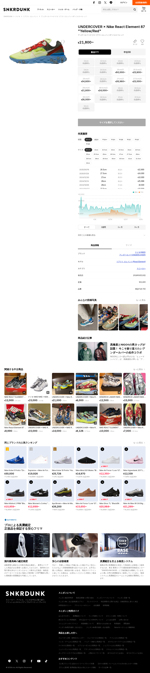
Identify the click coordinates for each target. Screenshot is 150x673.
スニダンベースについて (105, 598)
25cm (88, 154)
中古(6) (127, 52)
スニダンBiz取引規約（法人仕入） (71, 627)
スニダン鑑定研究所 (66, 598)
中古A (113, 139)
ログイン (123, 2)
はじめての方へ (64, 616)
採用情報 (106, 605)
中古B (121, 139)
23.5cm (121, 150)
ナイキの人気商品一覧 (67, 645)
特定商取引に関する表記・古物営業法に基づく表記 (119, 601)
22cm (96, 150)
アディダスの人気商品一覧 (93, 649)
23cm (113, 150)
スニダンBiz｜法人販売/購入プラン (71, 601)
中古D (137, 139)
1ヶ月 (120, 227)
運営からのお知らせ (104, 623)
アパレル (40, 9)
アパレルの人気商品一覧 (118, 638)
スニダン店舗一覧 (123, 598)
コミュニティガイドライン (68, 623)
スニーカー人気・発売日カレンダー (71, 638)
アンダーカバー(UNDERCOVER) (132, 255)
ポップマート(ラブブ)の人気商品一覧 (72, 653)
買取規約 (126, 623)
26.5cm (112, 154)
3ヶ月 (136, 227)
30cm (113, 158)
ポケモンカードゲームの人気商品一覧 (121, 642)
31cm (130, 158)
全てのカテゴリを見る (116, 653)
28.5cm (88, 158)
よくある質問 (111, 620)
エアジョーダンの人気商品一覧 (89, 645)
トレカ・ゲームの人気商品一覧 (70, 642)
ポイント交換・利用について (116, 616)
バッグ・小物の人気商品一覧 (94, 642)
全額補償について (87, 623)
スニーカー (51, 9)
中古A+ (104, 139)
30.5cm (121, 158)
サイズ (129, 245)
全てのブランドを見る (135, 653)
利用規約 (117, 623)
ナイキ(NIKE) (140, 252)
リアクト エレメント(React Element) (131, 262)
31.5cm (138, 158)
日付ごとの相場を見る (87, 235)
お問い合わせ (123, 620)
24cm (129, 150)
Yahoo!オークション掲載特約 (124, 627)
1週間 (103, 227)
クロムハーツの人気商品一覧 (116, 649)
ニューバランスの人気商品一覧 (70, 649)
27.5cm (129, 154)
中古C (129, 139)
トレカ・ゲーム (63, 9)
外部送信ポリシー (65, 605)
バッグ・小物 (77, 9)
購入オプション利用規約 (67, 620)
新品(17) (95, 52)
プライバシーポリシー (82, 605)
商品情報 (95, 245)
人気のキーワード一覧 (96, 653)
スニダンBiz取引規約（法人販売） (98, 627)
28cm (137, 154)
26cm (104, 154)
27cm (121, 154)
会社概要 (96, 605)
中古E (88, 144)
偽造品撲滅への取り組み (85, 598)
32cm (88, 163)
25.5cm (96, 154)
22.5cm (104, 150)
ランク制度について (96, 616)
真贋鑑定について (79, 616)
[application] (112, 207)
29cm (97, 158)
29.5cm (105, 158)
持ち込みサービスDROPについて (91, 620)
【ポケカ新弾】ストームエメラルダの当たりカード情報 (117, 664)
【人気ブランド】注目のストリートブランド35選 (76, 664)
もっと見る (141, 300)
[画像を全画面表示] (38, 43)
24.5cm (137, 150)
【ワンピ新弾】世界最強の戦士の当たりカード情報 (77, 667)
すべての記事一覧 (105, 667)
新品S (96, 139)
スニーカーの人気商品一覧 (97, 638)
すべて (88, 139)
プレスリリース (92, 601)
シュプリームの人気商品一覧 (113, 645)
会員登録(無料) (141, 2)
